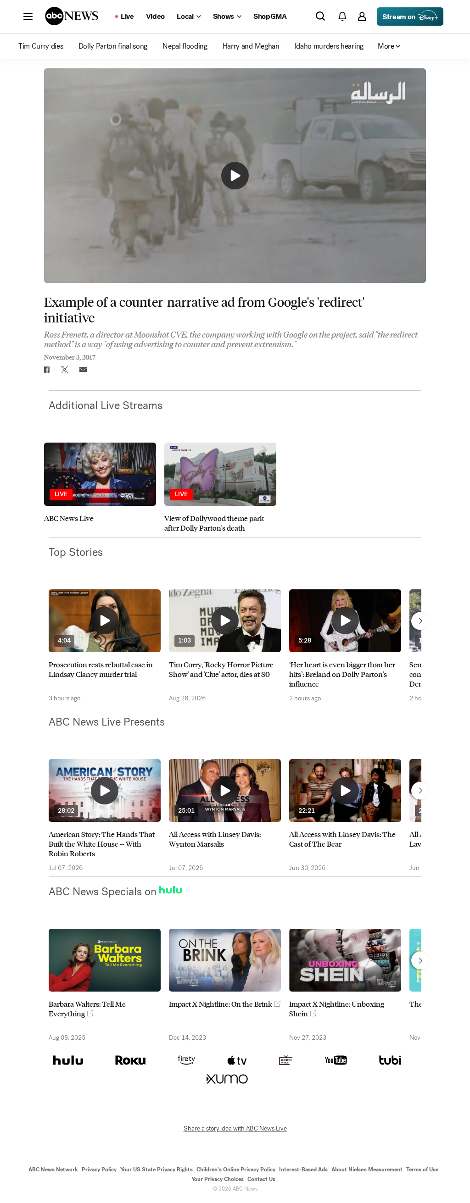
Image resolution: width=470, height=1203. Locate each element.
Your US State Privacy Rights (156, 1169)
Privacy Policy (99, 1169)
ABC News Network (53, 1169)
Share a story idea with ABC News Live (235, 1128)
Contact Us (261, 1179)
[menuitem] (40, 46)
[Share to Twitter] (65, 369)
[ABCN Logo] (71, 16)
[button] (28, 16)
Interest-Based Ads (303, 1169)
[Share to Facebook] (46, 369)
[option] (100, 487)
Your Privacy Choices (217, 1179)
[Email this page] (83, 369)
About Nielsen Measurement (367, 1169)
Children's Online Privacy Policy (235, 1169)
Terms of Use (422, 1169)
